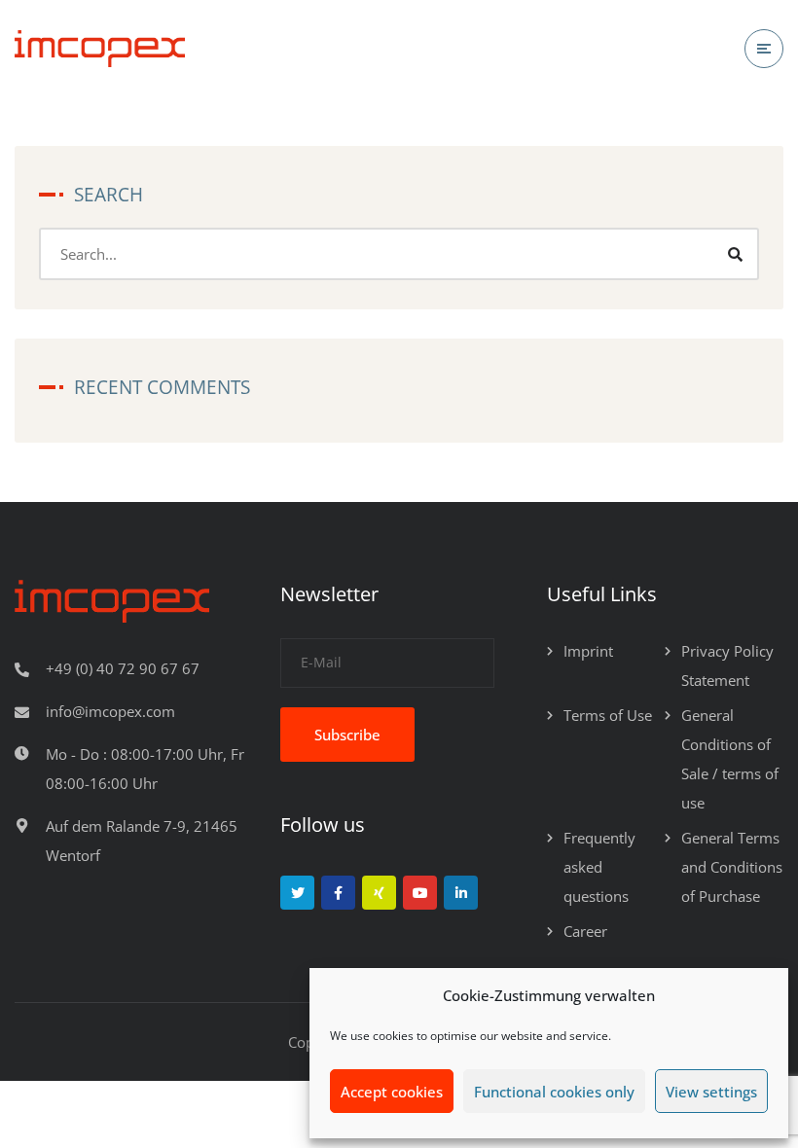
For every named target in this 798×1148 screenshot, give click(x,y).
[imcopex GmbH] (100, 49)
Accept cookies (392, 1091)
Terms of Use (607, 715)
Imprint (588, 651)
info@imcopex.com (110, 711)
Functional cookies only (554, 1091)
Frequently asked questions (599, 867)
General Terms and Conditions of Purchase (731, 867)
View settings (711, 1091)
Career (585, 931)
